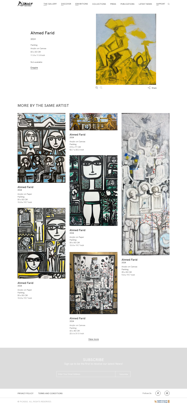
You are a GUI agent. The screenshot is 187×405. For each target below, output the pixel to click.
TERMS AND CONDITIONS (50, 393)
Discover (66, 4)
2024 (20, 190)
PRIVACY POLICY (25, 393)
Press (113, 4)
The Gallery (50, 4)
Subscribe (124, 374)
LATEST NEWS (145, 4)
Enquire (34, 67)
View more (93, 339)
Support (160, 4)
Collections (99, 4)
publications (127, 4)
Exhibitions (81, 4)
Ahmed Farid (42, 33)
